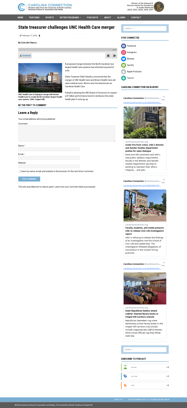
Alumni (121, 17)
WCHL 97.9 (118, 400)
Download (26, 56)
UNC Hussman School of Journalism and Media (148, 400)
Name (21, 146)
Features (34, 17)
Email (21, 154)
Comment (23, 124)
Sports (49, 17)
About (107, 17)
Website (22, 163)
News (20, 17)
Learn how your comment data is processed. (75, 187)
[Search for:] (145, 28)
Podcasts (92, 17)
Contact (136, 17)
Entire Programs (69, 17)
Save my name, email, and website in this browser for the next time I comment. (57, 171)
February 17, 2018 (29, 35)
